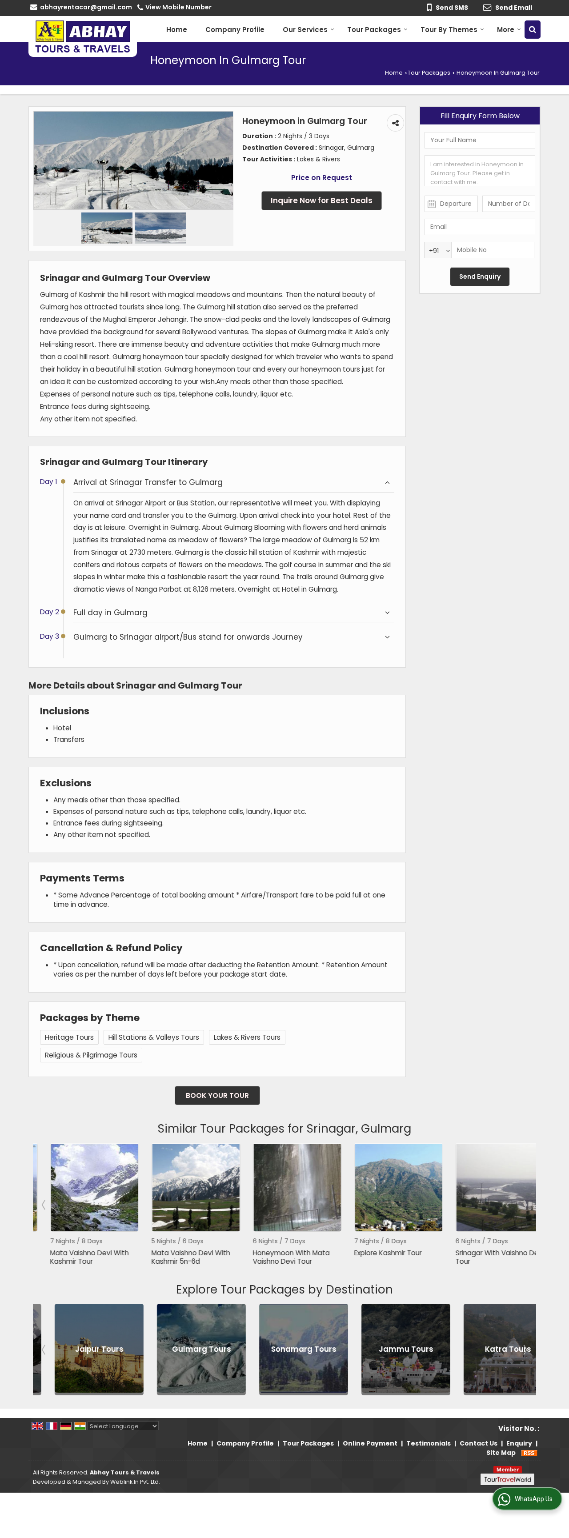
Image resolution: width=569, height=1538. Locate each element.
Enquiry (519, 1443)
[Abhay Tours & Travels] (82, 36)
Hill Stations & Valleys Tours (153, 1037)
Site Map (501, 1452)
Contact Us (478, 1443)
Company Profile (234, 29)
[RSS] (529, 1452)
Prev (44, 1205)
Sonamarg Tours (285, 1349)
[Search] (533, 29)
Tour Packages (374, 29)
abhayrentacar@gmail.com (86, 7)
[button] (178, 7)
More (505, 29)
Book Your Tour (217, 1095)
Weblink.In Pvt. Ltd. (135, 1482)
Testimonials (428, 1443)
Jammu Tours (387, 1349)
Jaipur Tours (80, 1349)
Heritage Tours (69, 1037)
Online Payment (370, 1443)
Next (524, 1205)
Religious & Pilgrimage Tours (91, 1055)
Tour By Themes (449, 29)
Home (176, 29)
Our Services (305, 29)
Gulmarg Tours (182, 1349)
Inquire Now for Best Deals (322, 200)
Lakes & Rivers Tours (247, 1037)
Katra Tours (489, 1349)
